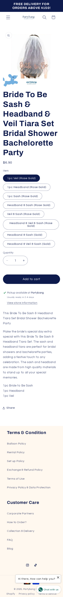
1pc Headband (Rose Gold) (26, 187)
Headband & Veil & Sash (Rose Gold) (30, 224)
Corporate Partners (20, 513)
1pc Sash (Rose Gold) (22, 196)
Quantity (8, 252)
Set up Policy (15, 461)
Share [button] (10, 407)
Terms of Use (15, 478)
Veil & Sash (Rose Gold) (23, 214)
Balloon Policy (16, 443)
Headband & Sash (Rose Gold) (28, 205)
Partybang (29, 589)
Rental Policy (16, 452)
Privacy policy (26, 594)
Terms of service (47, 594)
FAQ (10, 539)
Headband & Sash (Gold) (24, 234)
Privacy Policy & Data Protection (29, 487)
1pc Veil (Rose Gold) (21, 178)
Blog (10, 548)
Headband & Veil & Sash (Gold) (29, 244)
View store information (22, 302)
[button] (8, 17)
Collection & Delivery (20, 531)
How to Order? (17, 522)
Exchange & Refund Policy (25, 469)
